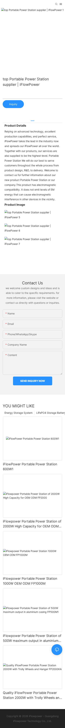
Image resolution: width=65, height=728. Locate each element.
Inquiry (13, 104)
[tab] (32, 119)
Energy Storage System (18, 412)
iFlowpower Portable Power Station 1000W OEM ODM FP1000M (30, 581)
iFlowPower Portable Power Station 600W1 (30, 466)
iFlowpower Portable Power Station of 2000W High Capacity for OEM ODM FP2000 (32, 524)
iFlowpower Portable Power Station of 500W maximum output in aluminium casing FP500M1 (32, 638)
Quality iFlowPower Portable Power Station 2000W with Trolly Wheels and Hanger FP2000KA (32, 695)
